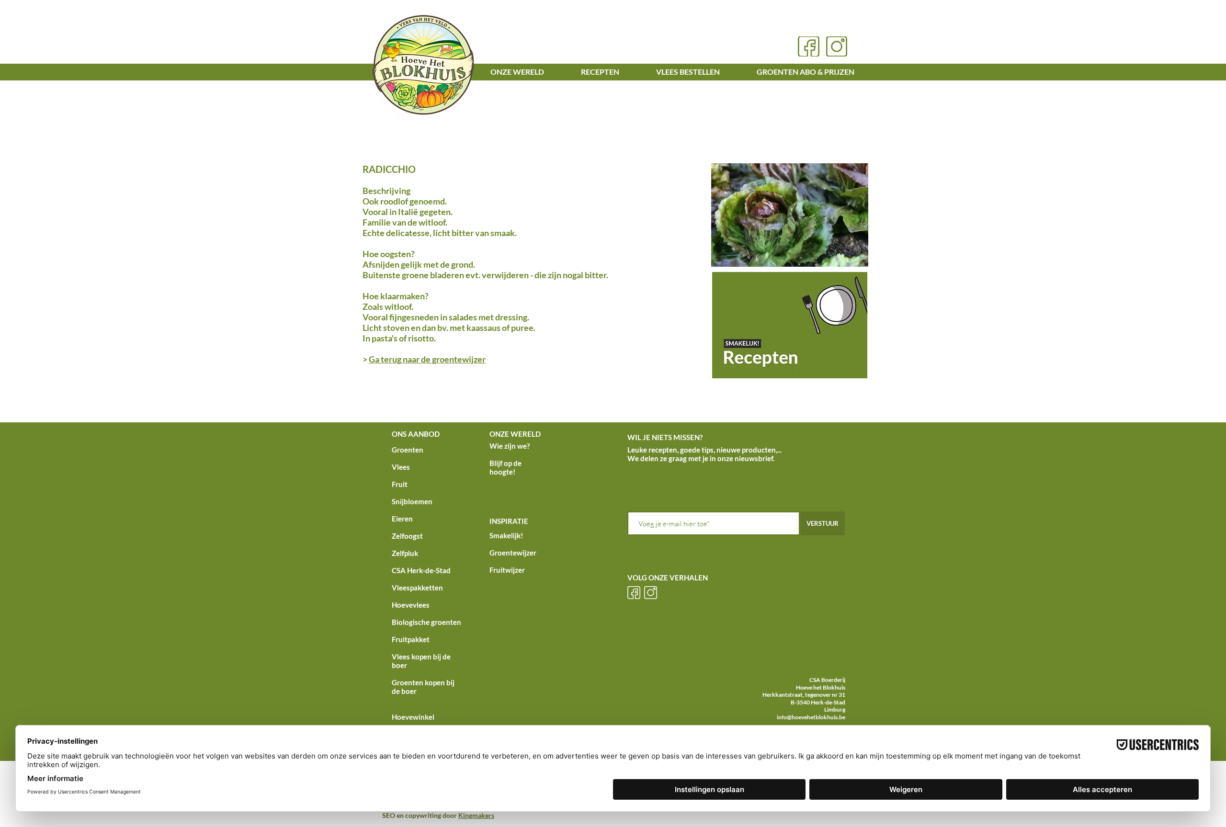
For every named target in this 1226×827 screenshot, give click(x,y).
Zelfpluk (405, 553)
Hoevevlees (411, 604)
